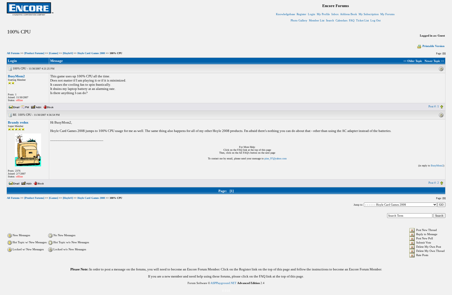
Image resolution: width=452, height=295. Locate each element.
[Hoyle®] (68, 53)
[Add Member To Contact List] (36, 106)
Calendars (341, 20)
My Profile (323, 14)
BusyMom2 (16, 76)
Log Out (375, 20)
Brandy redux (18, 122)
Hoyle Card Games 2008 (91, 53)
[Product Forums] (34, 53)
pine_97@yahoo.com (275, 158)
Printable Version (433, 46)
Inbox (335, 14)
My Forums (387, 14)
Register (301, 14)
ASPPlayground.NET (223, 283)
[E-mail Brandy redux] (14, 182)
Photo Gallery (299, 20)
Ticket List (362, 20)
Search (330, 20)
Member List (316, 20)
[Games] (53, 53)
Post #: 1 (433, 106)
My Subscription (369, 14)
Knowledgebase (285, 14)
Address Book (348, 14)
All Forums (13, 53)
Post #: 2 (433, 182)
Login (311, 14)
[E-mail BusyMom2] (14, 106)
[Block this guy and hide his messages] (48, 106)
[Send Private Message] (25, 106)
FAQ (351, 20)
